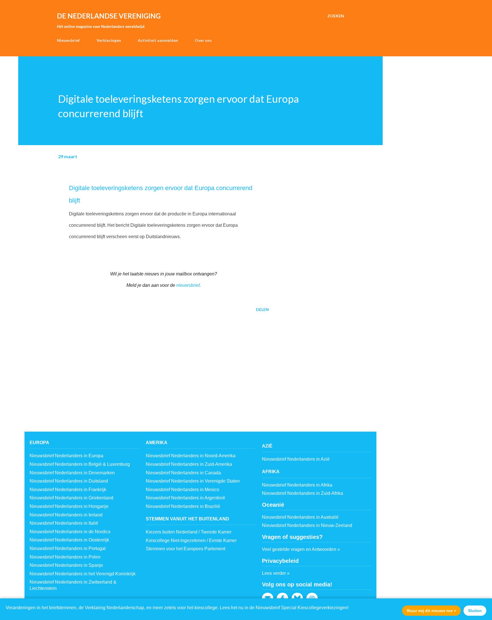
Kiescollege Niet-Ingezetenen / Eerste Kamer (191, 540)
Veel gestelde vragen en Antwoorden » (301, 549)
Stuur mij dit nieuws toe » (431, 610)
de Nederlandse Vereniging (109, 16)
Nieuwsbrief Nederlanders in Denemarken (72, 472)
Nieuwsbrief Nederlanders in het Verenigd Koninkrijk (83, 573)
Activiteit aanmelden (158, 40)
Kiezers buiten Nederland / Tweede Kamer (188, 532)
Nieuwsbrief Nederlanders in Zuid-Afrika (302, 493)
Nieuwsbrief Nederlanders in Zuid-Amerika (189, 464)
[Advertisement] (154, 361)
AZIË (267, 446)
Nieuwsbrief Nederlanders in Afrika (297, 485)
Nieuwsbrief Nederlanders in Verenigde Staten (193, 481)
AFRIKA (271, 471)
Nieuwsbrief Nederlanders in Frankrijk (68, 489)
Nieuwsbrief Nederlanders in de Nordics (70, 531)
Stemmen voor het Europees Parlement (185, 548)
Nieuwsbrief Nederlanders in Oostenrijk (69, 539)
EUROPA (39, 442)
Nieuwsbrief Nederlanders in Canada (183, 472)
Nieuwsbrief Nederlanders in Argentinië (185, 497)
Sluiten (475, 610)
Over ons (203, 40)
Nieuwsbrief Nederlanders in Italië (64, 523)
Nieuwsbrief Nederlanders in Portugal (68, 548)
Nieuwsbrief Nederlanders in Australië (300, 517)
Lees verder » (276, 573)
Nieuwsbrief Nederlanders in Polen (65, 557)
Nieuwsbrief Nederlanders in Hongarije (69, 506)
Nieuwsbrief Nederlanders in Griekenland (71, 497)
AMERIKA (156, 442)
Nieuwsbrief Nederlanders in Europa (66, 455)
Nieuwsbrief (68, 40)
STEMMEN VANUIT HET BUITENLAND (187, 518)
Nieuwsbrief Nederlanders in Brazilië (183, 506)
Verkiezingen (109, 40)
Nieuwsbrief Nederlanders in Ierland (66, 514)
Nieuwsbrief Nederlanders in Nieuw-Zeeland (307, 525)
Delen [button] (262, 309)
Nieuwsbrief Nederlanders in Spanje (66, 565)
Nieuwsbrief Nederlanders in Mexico (182, 489)
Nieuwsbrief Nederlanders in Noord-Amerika (190, 455)
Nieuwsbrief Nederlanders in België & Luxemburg (80, 464)
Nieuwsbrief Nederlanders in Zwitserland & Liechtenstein (73, 585)
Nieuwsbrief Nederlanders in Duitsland (69, 481)
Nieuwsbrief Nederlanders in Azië (296, 459)
